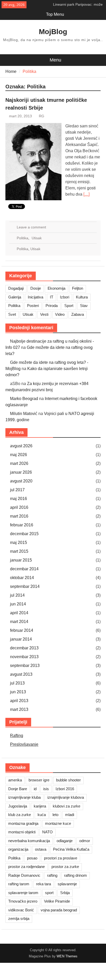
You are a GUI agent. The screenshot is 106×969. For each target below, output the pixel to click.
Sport (68, 305)
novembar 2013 (24, 657)
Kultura (82, 297)
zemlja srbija (18, 918)
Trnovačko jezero (22, 901)
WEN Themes (67, 956)
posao (32, 858)
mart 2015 (19, 551)
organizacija (18, 849)
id (35, 789)
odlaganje (65, 841)
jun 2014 (18, 604)
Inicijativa (35, 297)
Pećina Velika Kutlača (71, 849)
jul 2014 (17, 595)
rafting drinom (75, 875)
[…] (86, 194)
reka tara (43, 884)
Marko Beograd (24, 398)
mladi (69, 814)
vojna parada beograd (59, 910)
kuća (42, 814)
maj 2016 (18, 498)
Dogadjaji (16, 288)
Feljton (77, 288)
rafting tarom (18, 884)
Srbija (65, 892)
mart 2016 (19, 516)
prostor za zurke (65, 866)
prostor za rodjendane (26, 866)
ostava (40, 849)
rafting (52, 875)
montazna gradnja (23, 823)
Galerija (14, 297)
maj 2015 (18, 542)
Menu (55, 60)
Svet (12, 314)
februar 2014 (21, 630)
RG (41, 116)
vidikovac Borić (21, 910)
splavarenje (67, 884)
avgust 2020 (21, 481)
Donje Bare (17, 789)
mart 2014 (19, 621)
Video (60, 314)
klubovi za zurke (66, 806)
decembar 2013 (24, 648)
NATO (47, 832)
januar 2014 (21, 639)
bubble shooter (68, 780)
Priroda (52, 305)
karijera (40, 806)
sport (49, 892)
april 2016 (19, 507)
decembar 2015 (24, 534)
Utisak (37, 238)
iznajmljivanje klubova (65, 797)
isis (46, 789)
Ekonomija (56, 288)
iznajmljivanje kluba (24, 797)
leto (55, 814)
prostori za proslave (60, 858)
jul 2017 (17, 490)
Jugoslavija (17, 806)
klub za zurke (19, 814)
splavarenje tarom (23, 892)
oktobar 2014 (22, 577)
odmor (84, 841)
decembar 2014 (24, 569)
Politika (22, 238)
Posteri (33, 305)
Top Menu (55, 14)
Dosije (35, 288)
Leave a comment (31, 227)
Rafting (16, 735)
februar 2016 (21, 525)
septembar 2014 (25, 586)
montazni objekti (22, 832)
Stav (84, 305)
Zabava (77, 314)
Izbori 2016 (65, 789)
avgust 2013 (21, 674)
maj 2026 (18, 454)
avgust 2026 (21, 446)
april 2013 (19, 700)
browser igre (39, 780)
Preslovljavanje (24, 744)
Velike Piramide (57, 901)
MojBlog (53, 32)
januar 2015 (21, 560)
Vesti (44, 314)
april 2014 (19, 613)
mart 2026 (19, 463)
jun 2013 (18, 692)
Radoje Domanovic (24, 875)
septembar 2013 (25, 665)
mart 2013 (19, 709)
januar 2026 (21, 472)
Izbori (64, 297)
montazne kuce (58, 823)
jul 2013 (17, 683)
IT (51, 297)
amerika (15, 780)
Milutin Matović (23, 413)
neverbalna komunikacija (29, 841)
